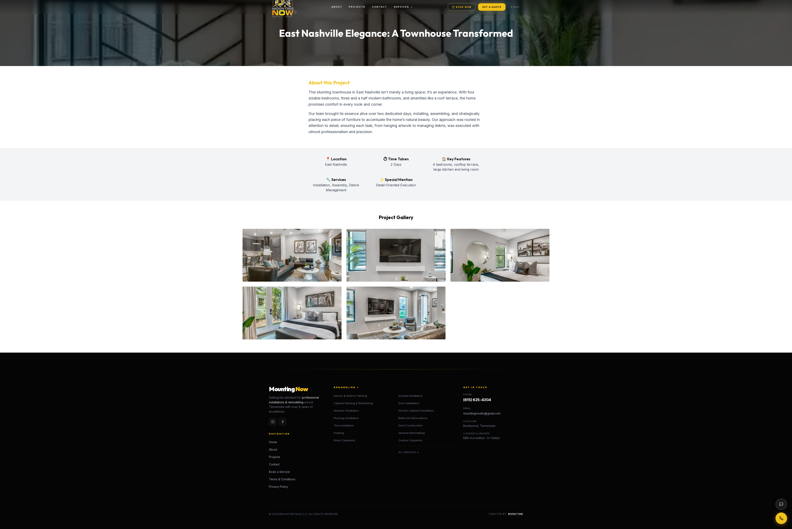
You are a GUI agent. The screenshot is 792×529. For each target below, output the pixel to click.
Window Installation (346, 410)
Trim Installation (344, 425)
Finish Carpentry (344, 440)
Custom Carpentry (410, 440)
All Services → (408, 452)
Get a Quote (491, 7)
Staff (515, 7)
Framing (339, 433)
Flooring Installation (346, 418)
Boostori (515, 513)
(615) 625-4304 (477, 400)
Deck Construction (410, 425)
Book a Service (279, 472)
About (336, 6)
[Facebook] (282, 422)
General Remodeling (411, 433)
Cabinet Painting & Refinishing (353, 403)
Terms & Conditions (282, 479)
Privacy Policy (278, 486)
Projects (357, 6)
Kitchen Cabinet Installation (416, 410)
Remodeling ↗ (346, 387)
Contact (379, 6)
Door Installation (408, 403)
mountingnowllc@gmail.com (482, 413)
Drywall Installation (410, 395)
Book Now (463, 7)
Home (273, 442)
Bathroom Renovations (413, 418)
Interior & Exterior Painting (350, 395)
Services (401, 6)
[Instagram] (272, 422)
